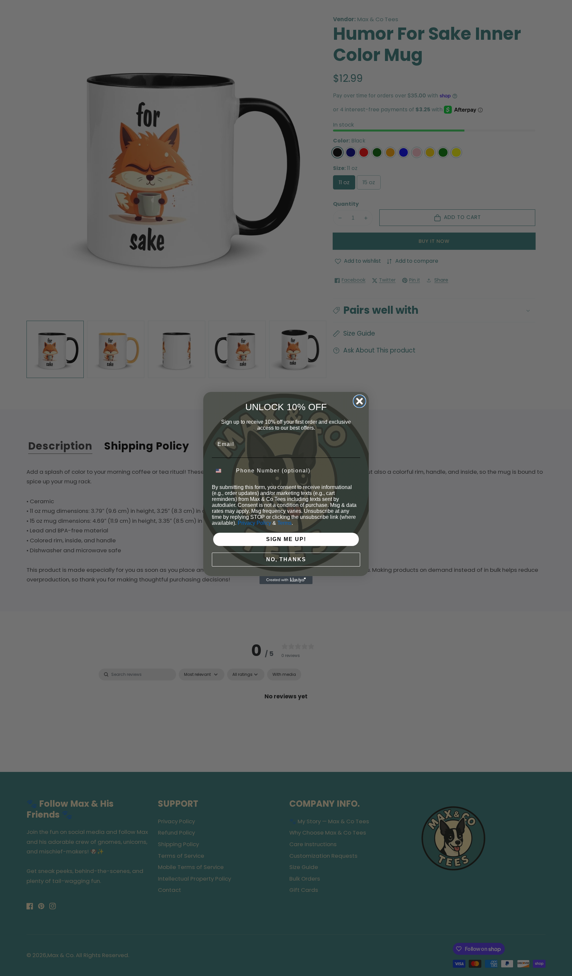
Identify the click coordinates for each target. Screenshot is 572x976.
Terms (284, 522)
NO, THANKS (286, 559)
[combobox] (222, 470)
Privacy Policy (254, 522)
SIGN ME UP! (286, 539)
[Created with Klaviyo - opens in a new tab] (286, 580)
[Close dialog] (359, 401)
